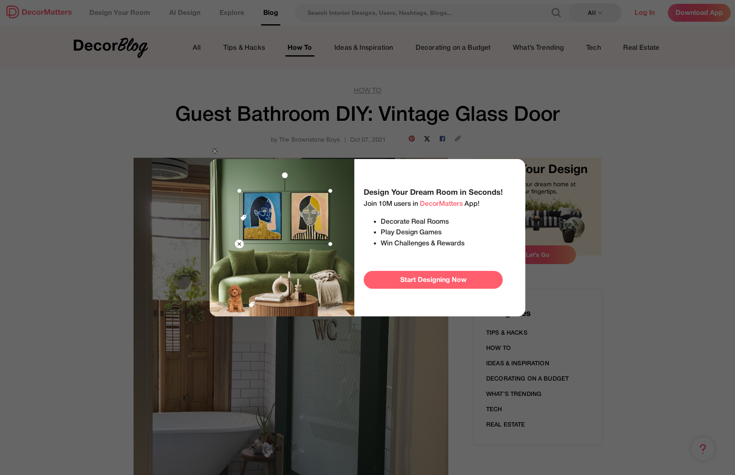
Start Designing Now (433, 280)
